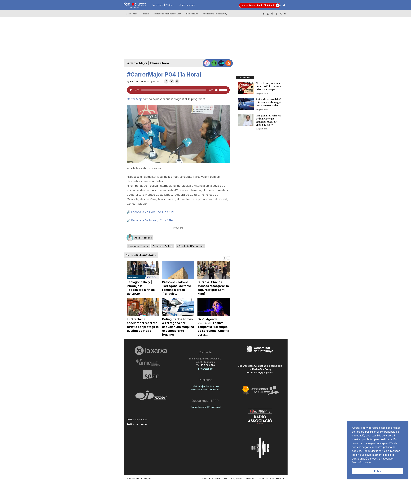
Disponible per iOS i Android (206, 407)
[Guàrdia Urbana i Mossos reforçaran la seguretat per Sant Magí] (213, 270)
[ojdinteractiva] (151, 396)
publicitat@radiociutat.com (205, 386)
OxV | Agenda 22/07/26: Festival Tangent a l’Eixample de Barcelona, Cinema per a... (213, 326)
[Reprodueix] (131, 90)
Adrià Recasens (138, 81)
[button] (284, 5)
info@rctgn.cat (205, 368)
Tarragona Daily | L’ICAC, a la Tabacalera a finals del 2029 (141, 287)
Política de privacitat (137, 419)
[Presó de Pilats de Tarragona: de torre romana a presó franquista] (178, 270)
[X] (281, 13)
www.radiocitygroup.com (259, 372)
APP (225, 478)
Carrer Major (132, 14)
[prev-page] (224, 257)
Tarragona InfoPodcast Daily (167, 14)
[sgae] (151, 374)
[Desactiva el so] (216, 90)
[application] (178, 90)
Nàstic (146, 14)
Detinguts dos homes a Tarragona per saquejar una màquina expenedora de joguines (178, 326)
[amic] (151, 362)
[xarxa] (151, 350)
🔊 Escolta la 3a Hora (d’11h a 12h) (150, 220)
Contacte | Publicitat (211, 478)
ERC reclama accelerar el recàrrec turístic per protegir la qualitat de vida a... (143, 325)
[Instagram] (268, 13)
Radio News (192, 14)
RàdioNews (251, 478)
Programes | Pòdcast (163, 5)
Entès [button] (377, 471)
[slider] (223, 90)
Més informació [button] (361, 462)
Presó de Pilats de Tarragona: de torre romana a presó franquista (176, 287)
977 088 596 (207, 365)
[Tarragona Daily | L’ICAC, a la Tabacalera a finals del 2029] (143, 270)
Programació (236, 478)
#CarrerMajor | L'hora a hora (148, 63)
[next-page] (228, 257)
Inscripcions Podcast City (215, 14)
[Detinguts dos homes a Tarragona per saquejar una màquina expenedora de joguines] (178, 307)
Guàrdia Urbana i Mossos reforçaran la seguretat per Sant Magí (213, 287)
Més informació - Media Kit (205, 389)
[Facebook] (263, 13)
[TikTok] (276, 13)
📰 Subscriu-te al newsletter (271, 478)
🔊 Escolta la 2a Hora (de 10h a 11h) (150, 212)
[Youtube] (285, 13)
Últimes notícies (187, 5)
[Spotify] (272, 13)
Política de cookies (137, 424)
